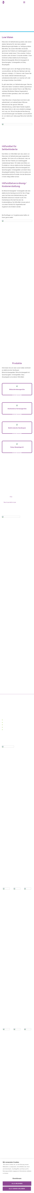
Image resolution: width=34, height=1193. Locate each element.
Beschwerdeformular (10, 502)
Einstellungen (17, 1178)
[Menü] (24, 2)
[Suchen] (28, 2)
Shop (4, 720)
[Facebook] (14, 740)
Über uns (6, 727)
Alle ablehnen (17, 1183)
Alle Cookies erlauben (17, 1188)
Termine (5, 725)
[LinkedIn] (23, 740)
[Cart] (32, 2)
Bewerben (6, 729)
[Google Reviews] (8, 814)
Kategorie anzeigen (17, 395)
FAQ (11, 496)
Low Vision (6, 722)
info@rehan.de (11, 680)
